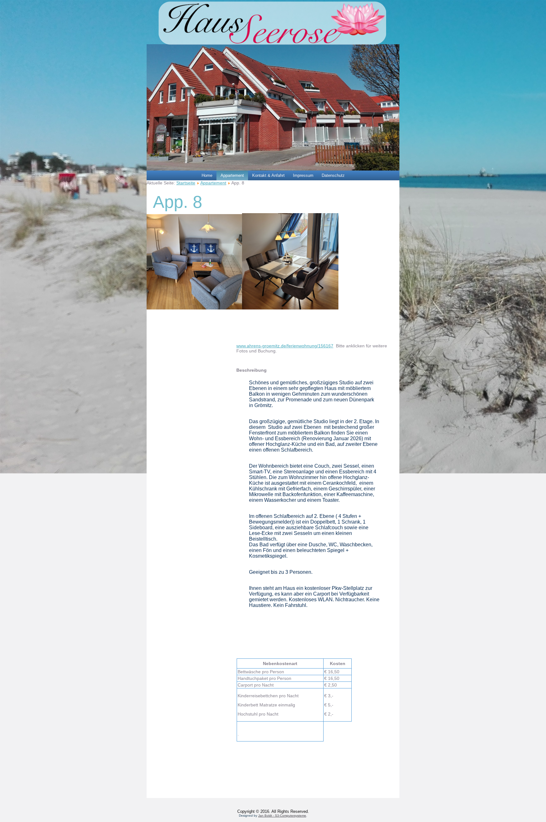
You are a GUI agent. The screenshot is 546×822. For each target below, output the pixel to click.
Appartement (232, 175)
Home (207, 175)
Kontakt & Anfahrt (268, 175)
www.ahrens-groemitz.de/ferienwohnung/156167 (284, 345)
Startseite (185, 182)
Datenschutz (333, 175)
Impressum (303, 175)
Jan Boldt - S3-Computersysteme (282, 815)
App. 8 (177, 201)
